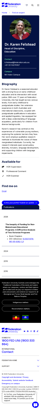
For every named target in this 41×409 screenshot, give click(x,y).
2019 (6, 261)
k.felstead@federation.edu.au (17, 62)
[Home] (11, 5)
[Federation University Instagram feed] (31, 331)
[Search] (32, 5)
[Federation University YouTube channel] (24, 331)
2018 (6, 271)
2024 (6, 251)
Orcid (4, 191)
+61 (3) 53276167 (12, 65)
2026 (6, 217)
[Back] (9, 12)
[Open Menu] (38, 5)
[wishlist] (27, 5)
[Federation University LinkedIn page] (34, 331)
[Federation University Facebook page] (27, 331)
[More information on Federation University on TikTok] (37, 331)
